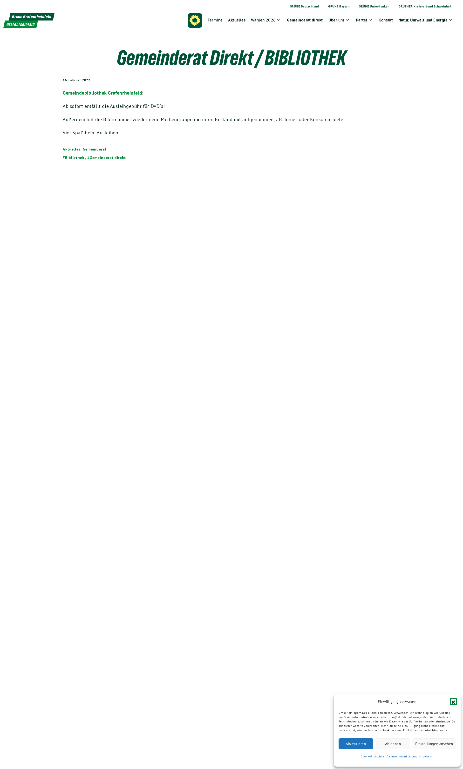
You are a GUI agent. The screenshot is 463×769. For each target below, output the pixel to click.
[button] (453, 701)
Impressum (426, 756)
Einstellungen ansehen (434, 744)
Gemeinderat (95, 149)
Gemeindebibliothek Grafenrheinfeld (102, 93)
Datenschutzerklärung (401, 756)
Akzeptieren (356, 744)
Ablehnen (393, 744)
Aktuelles (72, 149)
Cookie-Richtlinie (372, 756)
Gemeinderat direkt (108, 157)
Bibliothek (74, 157)
